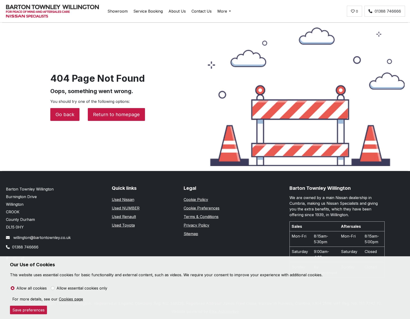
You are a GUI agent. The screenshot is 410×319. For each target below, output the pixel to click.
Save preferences (28, 310)
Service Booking (148, 11)
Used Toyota (123, 225)
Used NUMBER (126, 208)
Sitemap (191, 233)
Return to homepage (116, 114)
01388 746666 (388, 11)
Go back (65, 114)
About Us (177, 11)
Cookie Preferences (201, 208)
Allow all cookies (31, 288)
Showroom (117, 11)
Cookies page (71, 299)
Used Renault (124, 216)
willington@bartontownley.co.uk (41, 237)
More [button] (222, 11)
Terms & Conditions (201, 216)
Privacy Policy (196, 225)
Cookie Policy (196, 199)
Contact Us (201, 11)
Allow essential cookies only (81, 288)
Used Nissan (123, 199)
